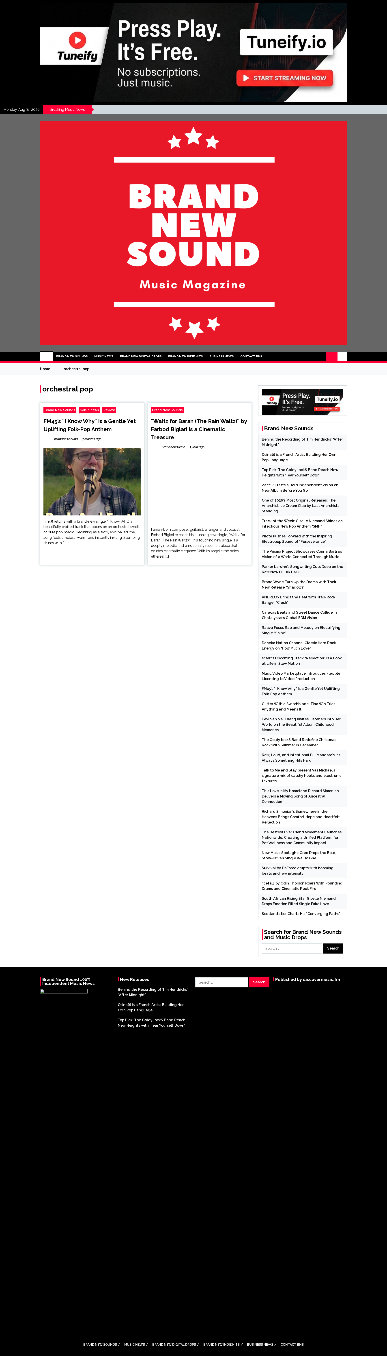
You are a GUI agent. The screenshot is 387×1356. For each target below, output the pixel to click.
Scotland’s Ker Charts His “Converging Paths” (301, 914)
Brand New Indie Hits (185, 356)
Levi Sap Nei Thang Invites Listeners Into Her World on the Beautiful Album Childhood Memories (301, 724)
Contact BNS (251, 356)
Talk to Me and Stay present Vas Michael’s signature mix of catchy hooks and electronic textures (301, 775)
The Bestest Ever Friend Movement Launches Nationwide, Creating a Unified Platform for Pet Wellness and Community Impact (302, 837)
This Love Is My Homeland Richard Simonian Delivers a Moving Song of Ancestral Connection (300, 796)
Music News (103, 356)
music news (89, 410)
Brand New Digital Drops (140, 356)
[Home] (46, 356)
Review (109, 410)
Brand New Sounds (72, 356)
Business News (221, 356)
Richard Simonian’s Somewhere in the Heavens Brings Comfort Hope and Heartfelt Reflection (301, 816)
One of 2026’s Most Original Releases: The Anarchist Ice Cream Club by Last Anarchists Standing (300, 505)
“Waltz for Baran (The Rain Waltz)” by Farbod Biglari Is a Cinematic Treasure (199, 429)
